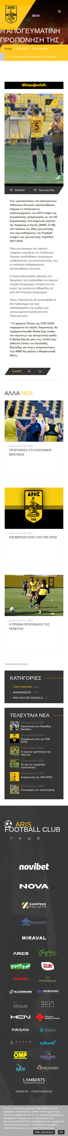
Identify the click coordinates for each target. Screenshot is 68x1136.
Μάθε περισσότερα (44, 1132)
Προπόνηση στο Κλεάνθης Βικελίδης (36, 728)
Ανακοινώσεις (25, 692)
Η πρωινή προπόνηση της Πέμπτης (36, 753)
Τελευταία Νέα (40, 48)
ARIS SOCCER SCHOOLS (30, 697)
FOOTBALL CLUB (32, 827)
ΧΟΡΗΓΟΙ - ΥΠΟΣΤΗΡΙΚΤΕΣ (34, 1091)
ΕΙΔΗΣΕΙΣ (22, 48)
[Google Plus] (40, 371)
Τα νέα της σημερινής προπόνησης (33, 766)
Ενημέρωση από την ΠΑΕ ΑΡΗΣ (33, 537)
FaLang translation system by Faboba (16, 664)
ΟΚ (61, 1132)
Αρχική (8, 48)
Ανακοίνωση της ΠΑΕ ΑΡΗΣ (36, 777)
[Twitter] (29, 371)
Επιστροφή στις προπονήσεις (38, 789)
